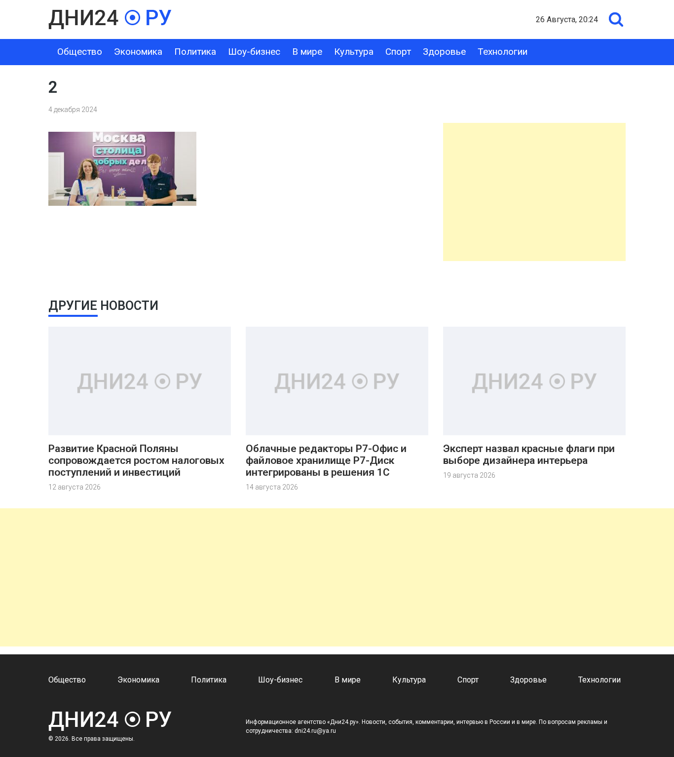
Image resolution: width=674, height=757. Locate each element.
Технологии (502, 51)
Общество (79, 51)
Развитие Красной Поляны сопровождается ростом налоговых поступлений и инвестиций (136, 460)
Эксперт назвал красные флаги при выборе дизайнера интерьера (529, 454)
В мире (307, 51)
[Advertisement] (534, 192)
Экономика (138, 51)
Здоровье (444, 51)
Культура (354, 51)
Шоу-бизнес (254, 51)
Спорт (398, 51)
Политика (195, 51)
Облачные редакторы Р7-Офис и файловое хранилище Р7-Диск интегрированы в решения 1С (326, 460)
